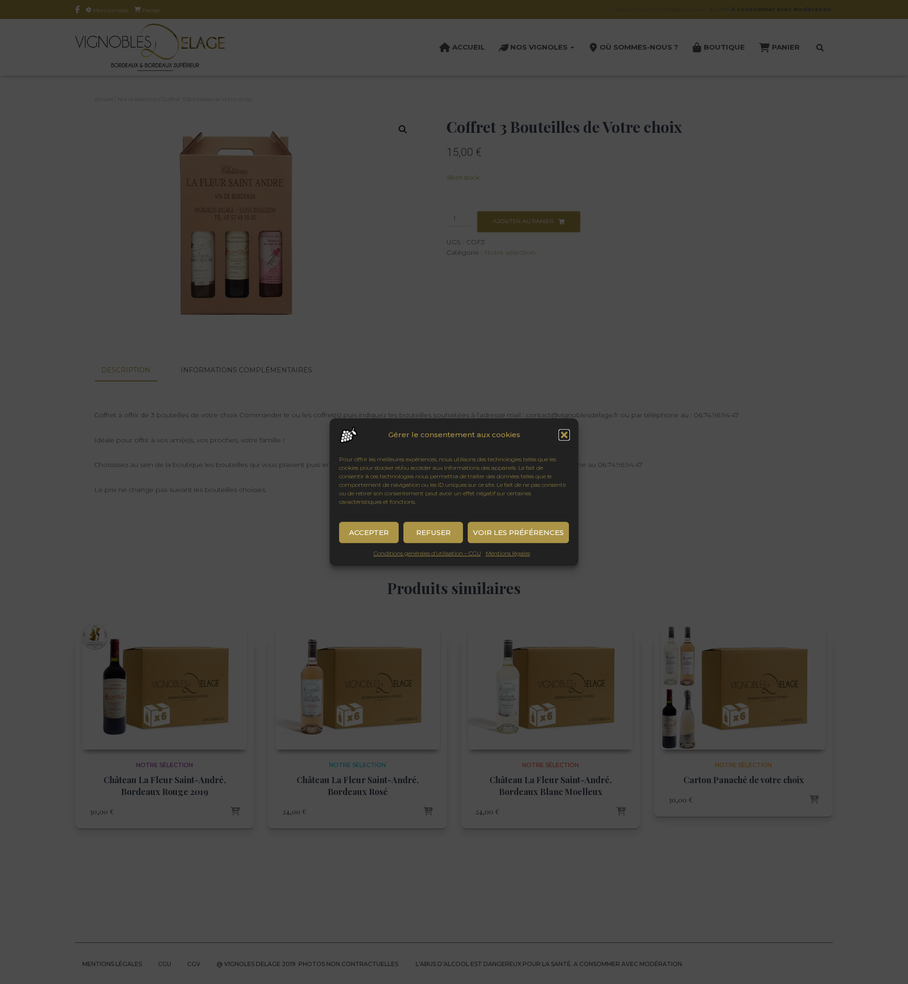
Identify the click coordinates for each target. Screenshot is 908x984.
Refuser (433, 532)
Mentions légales (508, 553)
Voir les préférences (518, 532)
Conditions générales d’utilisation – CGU (427, 553)
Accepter (369, 532)
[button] (564, 435)
